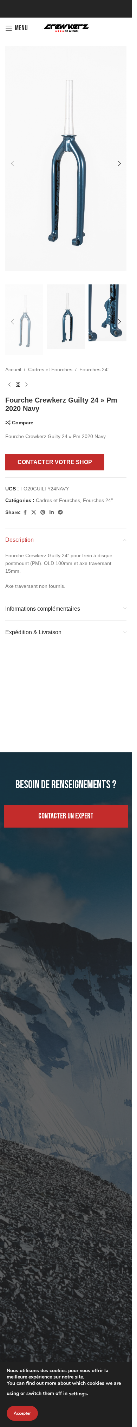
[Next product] (26, 371)
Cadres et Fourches (50, 356)
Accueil (13, 356)
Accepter (22, 1413)
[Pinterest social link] (42, 499)
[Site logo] (66, 28)
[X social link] (33, 499)
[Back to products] (18, 371)
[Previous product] (9, 371)
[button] (12, 159)
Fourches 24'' (94, 356)
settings (78, 1393)
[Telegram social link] (60, 499)
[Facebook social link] (25, 499)
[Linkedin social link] (51, 499)
